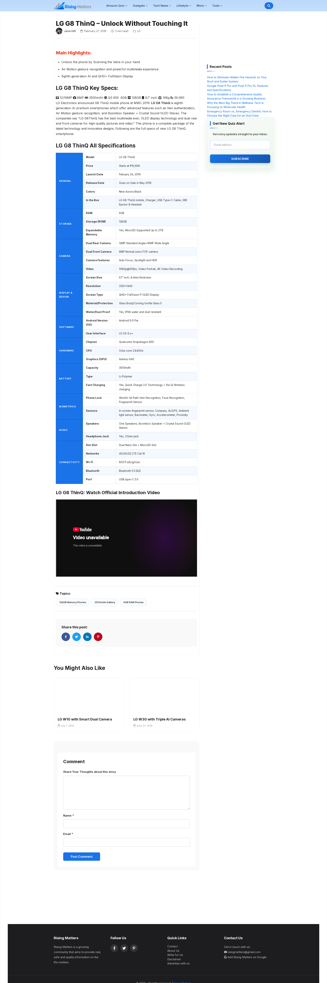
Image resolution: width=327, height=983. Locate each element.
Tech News (160, 5)
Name (68, 815)
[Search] (269, 5)
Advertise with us (178, 963)
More (200, 5)
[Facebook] (114, 948)
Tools (216, 5)
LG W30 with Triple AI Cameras (159, 719)
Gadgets (139, 5)
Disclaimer (174, 959)
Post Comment (82, 856)
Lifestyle (182, 5)
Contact (172, 946)
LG (138, 31)
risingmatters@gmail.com (244, 952)
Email (68, 834)
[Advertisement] (235, 39)
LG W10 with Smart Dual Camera (85, 719)
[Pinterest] (134, 948)
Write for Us (175, 955)
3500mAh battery (104, 602)
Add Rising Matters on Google (246, 957)
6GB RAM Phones (133, 602)
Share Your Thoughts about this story (89, 772)
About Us (173, 950)
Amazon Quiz (115, 5)
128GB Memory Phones (72, 602)
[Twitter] (124, 948)
